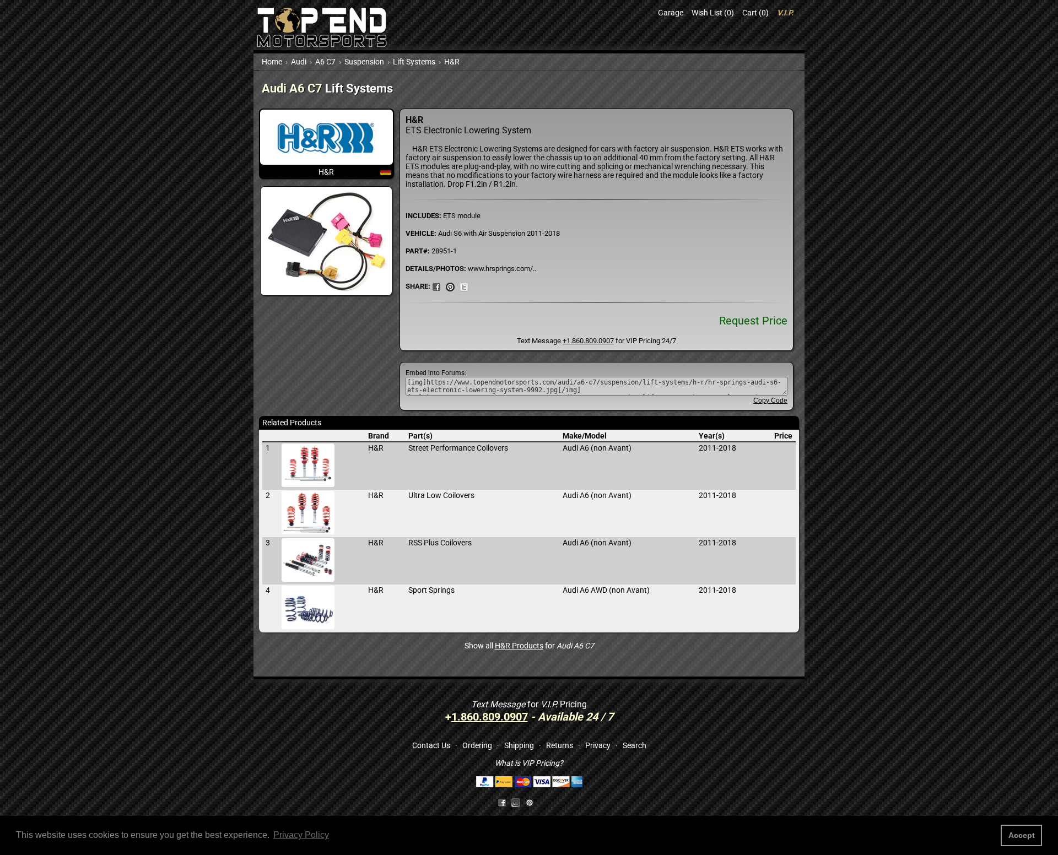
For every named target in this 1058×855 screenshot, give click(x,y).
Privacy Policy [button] (301, 835)
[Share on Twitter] (464, 286)
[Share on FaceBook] (436, 286)
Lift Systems (414, 61)
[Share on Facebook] (502, 802)
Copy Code (770, 400)
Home (272, 61)
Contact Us (431, 745)
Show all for (529, 645)
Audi (298, 61)
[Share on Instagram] (518, 802)
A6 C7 (325, 61)
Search (634, 745)
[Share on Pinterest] (450, 286)
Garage (670, 12)
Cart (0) (755, 12)
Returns (559, 745)
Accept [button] (1021, 835)
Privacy (598, 745)
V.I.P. (785, 12)
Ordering (477, 745)
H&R (452, 61)
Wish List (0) (713, 12)
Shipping (519, 745)
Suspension (364, 61)
